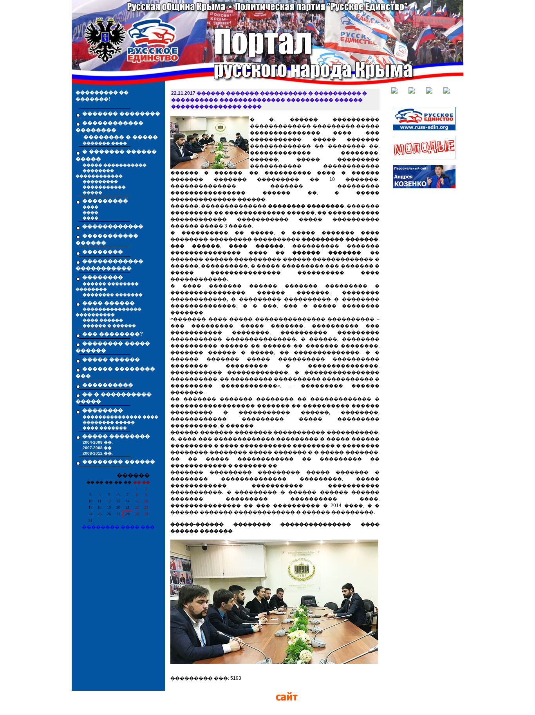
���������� (107, 385)
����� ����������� (114, 165)
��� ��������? (112, 334)
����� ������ (111, 359)
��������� (100, 181)
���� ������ (103, 320)
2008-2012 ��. (98, 453)
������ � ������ (109, 325)
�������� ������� (113, 294)
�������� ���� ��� (118, 527)
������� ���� (105, 143)
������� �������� (121, 113)
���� (90, 207)
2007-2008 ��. (98, 448)
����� (92, 192)
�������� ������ (118, 461)
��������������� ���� (120, 417)
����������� (104, 187)
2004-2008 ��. (98, 442)
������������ (112, 226)
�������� (102, 252)
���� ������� (105, 428)
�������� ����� (109, 422)
